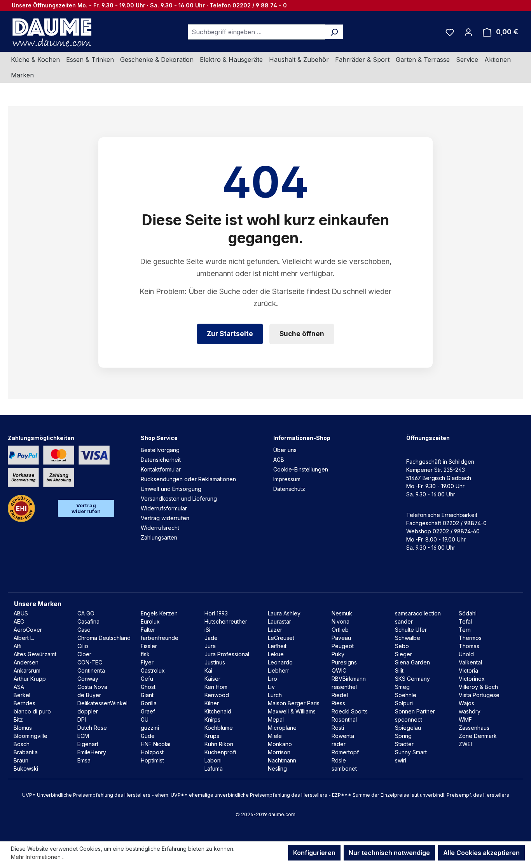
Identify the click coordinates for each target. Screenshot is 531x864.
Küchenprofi (220, 752)
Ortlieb (340, 629)
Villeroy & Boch (478, 686)
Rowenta (343, 736)
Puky (338, 654)
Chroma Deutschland (104, 637)
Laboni (213, 760)
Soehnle (405, 695)
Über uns (285, 450)
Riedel (340, 695)
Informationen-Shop (301, 438)
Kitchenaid (217, 711)
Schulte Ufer (411, 629)
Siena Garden (412, 662)
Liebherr (278, 670)
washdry (469, 711)
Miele (275, 736)
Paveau (341, 637)
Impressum (286, 479)
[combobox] (256, 32)
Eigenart (87, 744)
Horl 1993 (216, 613)
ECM (83, 736)
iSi (207, 629)
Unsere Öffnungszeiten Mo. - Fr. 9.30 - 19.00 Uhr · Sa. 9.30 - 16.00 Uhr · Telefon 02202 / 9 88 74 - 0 (149, 5)
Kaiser (212, 678)
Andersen (26, 662)
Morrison (279, 752)
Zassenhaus (474, 727)
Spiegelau (408, 727)
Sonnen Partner (415, 711)
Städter (404, 744)
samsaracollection (418, 613)
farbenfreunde (159, 637)
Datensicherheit (161, 459)
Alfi (17, 646)
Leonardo (280, 662)
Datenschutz (289, 488)
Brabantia (26, 752)
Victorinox (472, 678)
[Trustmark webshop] (21, 508)
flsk (145, 654)
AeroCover (28, 629)
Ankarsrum (27, 670)
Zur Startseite (230, 334)
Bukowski (26, 768)
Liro (272, 678)
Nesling (277, 768)
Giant (147, 695)
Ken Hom (215, 686)
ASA (19, 686)
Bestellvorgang (160, 450)
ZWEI (465, 744)
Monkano (280, 744)
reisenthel (344, 686)
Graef (148, 711)
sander (404, 621)
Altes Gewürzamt (35, 654)
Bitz (18, 719)
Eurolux (150, 621)
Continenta (91, 670)
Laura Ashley (284, 613)
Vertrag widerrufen (86, 508)
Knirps (212, 719)
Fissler (149, 646)
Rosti (338, 727)
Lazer (275, 629)
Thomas (469, 646)
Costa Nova (92, 686)
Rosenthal (344, 719)
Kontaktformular (161, 469)
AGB (278, 459)
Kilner (211, 703)
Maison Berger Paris (294, 703)
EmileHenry (91, 752)
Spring (403, 736)
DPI (81, 719)
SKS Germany (412, 678)
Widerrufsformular (164, 508)
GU (144, 719)
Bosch (22, 744)
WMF (465, 719)
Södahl (468, 613)
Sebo (402, 646)
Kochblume (218, 727)
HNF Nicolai (155, 744)
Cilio (82, 646)
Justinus (214, 662)
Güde (148, 736)
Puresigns (344, 662)
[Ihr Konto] (468, 32)
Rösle (339, 760)
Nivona (340, 621)
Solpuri (404, 703)
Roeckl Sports (350, 711)
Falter (148, 629)
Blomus (23, 727)
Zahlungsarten (159, 537)
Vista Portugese (479, 695)
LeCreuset (281, 637)
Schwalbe (407, 637)
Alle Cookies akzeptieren (481, 853)
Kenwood (216, 695)
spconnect (408, 719)
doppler (87, 711)
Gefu (147, 678)
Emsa (84, 760)
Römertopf (345, 752)
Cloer (84, 654)
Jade (211, 637)
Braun (21, 760)
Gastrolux (153, 670)
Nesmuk (342, 613)
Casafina (88, 621)
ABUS (21, 613)
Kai (208, 670)
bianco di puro (32, 711)
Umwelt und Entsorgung (171, 488)
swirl (400, 760)
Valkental (470, 662)
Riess (338, 703)
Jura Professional (226, 654)
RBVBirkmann (349, 678)
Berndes (24, 703)
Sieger (403, 654)
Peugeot (343, 646)
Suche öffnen (301, 334)
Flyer (147, 662)
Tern (465, 629)
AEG (19, 621)
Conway (87, 678)
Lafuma (213, 768)
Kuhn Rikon (218, 744)
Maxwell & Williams (292, 711)
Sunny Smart (411, 752)
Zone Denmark (478, 736)
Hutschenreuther (225, 621)
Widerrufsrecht (160, 527)
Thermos (470, 637)
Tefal (465, 621)
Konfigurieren (314, 853)
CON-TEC (89, 662)
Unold (466, 654)
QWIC (339, 670)
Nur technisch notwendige (389, 853)
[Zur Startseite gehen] (51, 31)
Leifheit (277, 646)
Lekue (276, 654)
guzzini (150, 727)
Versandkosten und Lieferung (179, 498)
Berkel (22, 695)
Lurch (275, 695)
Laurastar (279, 621)
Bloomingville (30, 736)
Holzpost (152, 752)
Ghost (148, 686)
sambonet (344, 768)
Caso (84, 629)
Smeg (402, 686)
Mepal (276, 719)
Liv (271, 686)
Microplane (282, 727)
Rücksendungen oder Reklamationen (188, 479)
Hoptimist (152, 760)
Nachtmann (282, 760)
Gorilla (149, 703)
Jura (210, 646)
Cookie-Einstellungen (300, 469)
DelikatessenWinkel (102, 703)
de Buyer (89, 695)
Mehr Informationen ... (38, 856)
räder (339, 744)
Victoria (468, 670)
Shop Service (159, 438)
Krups (211, 736)
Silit (399, 670)
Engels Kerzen (159, 613)
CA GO (85, 613)
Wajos (466, 703)
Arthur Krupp (30, 678)
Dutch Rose (92, 727)
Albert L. (24, 637)
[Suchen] (334, 32)
